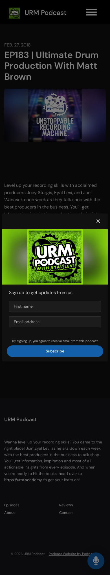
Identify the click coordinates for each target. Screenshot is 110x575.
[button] (98, 221)
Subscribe (55, 351)
